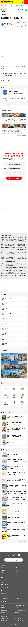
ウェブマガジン (5, 582)
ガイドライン (17, 607)
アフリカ (7, 338)
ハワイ (7, 318)
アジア (6, 328)
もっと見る (22, 541)
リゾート (7, 323)
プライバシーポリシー (19, 605)
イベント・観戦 (5, 397)
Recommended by (20, 135)
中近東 (7, 333)
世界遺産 (14, 397)
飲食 (5, 390)
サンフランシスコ (16, 5)
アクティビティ (5, 404)
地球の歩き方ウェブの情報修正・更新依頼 (12, 257)
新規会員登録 (5, 598)
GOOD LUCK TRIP (5, 601)
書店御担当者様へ (5, 610)
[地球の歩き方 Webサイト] (7, 1)
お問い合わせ (17, 612)
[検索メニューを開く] (22, 2)
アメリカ (9, 5)
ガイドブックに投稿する (19, 610)
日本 (6, 343)
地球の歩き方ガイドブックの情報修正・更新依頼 (14, 259)
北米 (5, 5)
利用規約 (3, 607)
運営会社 (3, 605)
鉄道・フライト (14, 404)
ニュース (3, 590)
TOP (2, 5)
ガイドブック (4, 588)
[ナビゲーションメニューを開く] (26, 2)
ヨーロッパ (8, 299)
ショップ (22, 404)
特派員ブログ (23, 5)
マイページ (18, 598)
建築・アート (14, 390)
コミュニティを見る (14, 178)
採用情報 (3, 612)
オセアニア (8, 313)
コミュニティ (4, 596)
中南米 (7, 308)
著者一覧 (3, 593)
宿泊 (23, 390)
